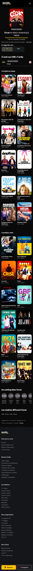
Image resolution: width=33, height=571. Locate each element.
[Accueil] (6, 3)
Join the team (5, 449)
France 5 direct (6, 495)
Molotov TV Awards (7, 532)
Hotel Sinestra (6, 381)
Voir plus (29, 42)
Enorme (4, 170)
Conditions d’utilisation (8, 470)
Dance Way (21, 381)
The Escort (21, 95)
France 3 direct (6, 493)
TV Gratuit (4, 523)
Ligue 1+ (4, 553)
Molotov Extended (7, 550)
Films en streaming (13, 39)
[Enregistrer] (30, 62)
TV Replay (4, 521)
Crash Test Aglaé (7, 196)
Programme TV (6, 518)
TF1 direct (4, 488)
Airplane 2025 (22, 222)
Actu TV (3, 537)
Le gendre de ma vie (24, 145)
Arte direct (4, 500)
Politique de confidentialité (9, 463)
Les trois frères (6, 95)
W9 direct (4, 502)
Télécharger (5, 475)
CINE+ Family (4, 414)
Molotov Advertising (7, 447)
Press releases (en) (7, 445)
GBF (18, 305)
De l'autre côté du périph (7, 120)
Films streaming (6, 525)
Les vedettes (21, 256)
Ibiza (3, 354)
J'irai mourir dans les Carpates (24, 120)
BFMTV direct (5, 507)
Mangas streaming (7, 535)
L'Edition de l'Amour (8, 330)
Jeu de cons (21, 330)
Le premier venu (6, 256)
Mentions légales (6, 465)
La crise (4, 281)
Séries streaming (6, 528)
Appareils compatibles (8, 477)
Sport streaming (6, 530)
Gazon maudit (6, 145)
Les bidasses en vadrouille (22, 171)
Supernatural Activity (8, 305)
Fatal (19, 281)
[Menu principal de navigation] (30, 3)
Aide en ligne (5, 461)
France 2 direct (5, 491)
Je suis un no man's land (23, 197)
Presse (3, 442)
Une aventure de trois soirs (22, 355)
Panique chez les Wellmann (7, 223)
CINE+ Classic (13, 414)
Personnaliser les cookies (9, 472)
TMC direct (4, 505)
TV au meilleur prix (6, 555)
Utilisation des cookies (8, 468)
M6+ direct (4, 498)
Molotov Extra (5, 548)
